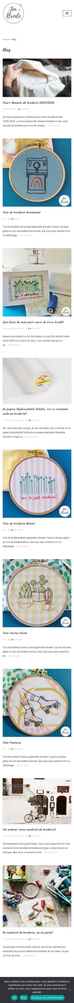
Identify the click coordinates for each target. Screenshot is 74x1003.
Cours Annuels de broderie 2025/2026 (28, 103)
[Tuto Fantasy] (37, 703)
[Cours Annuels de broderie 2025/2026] (37, 78)
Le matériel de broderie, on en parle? (28, 932)
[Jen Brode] (13, 13)
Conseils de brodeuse (13, 328)
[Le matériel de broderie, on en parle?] (37, 896)
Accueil (6, 39)
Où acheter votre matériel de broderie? (29, 829)
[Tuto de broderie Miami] (37, 484)
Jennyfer (25, 109)
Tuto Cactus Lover (15, 633)
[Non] (69, 990)
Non (23, 997)
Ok (14, 997)
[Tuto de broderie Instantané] (37, 172)
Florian (17, 218)
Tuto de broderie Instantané (21, 212)
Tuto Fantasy (12, 742)
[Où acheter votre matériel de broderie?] (37, 801)
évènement (8, 109)
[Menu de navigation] (67, 13)
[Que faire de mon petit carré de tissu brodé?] (37, 282)
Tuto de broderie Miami (19, 523)
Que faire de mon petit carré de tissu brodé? (33, 322)
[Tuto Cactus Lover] (37, 593)
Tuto (5, 218)
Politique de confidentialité (47, 997)
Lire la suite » (55, 125)
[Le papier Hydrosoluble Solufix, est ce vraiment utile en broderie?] (37, 380)
